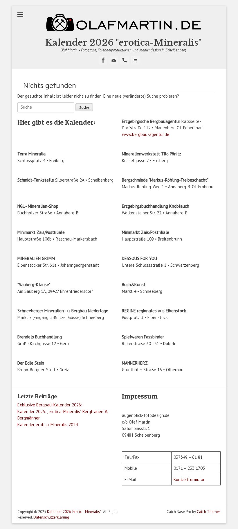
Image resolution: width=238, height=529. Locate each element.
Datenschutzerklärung (51, 517)
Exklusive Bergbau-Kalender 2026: (49, 405)
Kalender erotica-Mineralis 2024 (47, 424)
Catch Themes (209, 511)
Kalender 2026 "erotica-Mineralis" (123, 42)
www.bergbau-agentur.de (145, 134)
